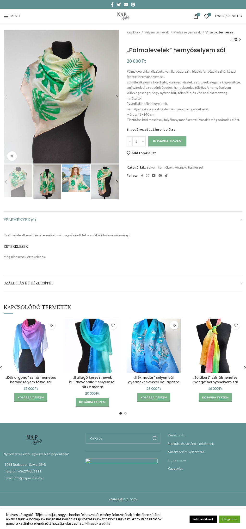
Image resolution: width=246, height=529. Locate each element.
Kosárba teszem (167, 141)
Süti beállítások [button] (203, 519)
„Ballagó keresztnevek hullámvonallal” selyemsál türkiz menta (92, 382)
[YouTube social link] (153, 175)
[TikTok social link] (166, 175)
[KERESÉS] (154, 438)
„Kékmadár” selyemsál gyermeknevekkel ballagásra (153, 380)
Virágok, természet (220, 32)
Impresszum (177, 460)
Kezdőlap (134, 32)
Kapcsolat (175, 468)
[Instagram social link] (147, 175)
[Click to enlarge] (12, 156)
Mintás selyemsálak (187, 32)
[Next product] (240, 39)
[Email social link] (125, 4)
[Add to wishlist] (51, 325)
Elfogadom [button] (229, 519)
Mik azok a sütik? (97, 523)
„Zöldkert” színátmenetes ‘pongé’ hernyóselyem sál (215, 380)
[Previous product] (230, 39)
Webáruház (176, 435)
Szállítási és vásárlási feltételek (191, 443)
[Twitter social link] (118, 4)
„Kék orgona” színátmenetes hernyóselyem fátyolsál (31, 380)
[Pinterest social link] (132, 4)
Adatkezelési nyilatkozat (186, 452)
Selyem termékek (157, 32)
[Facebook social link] (112, 4)
